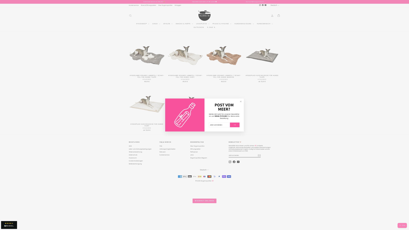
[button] (9, 225)
